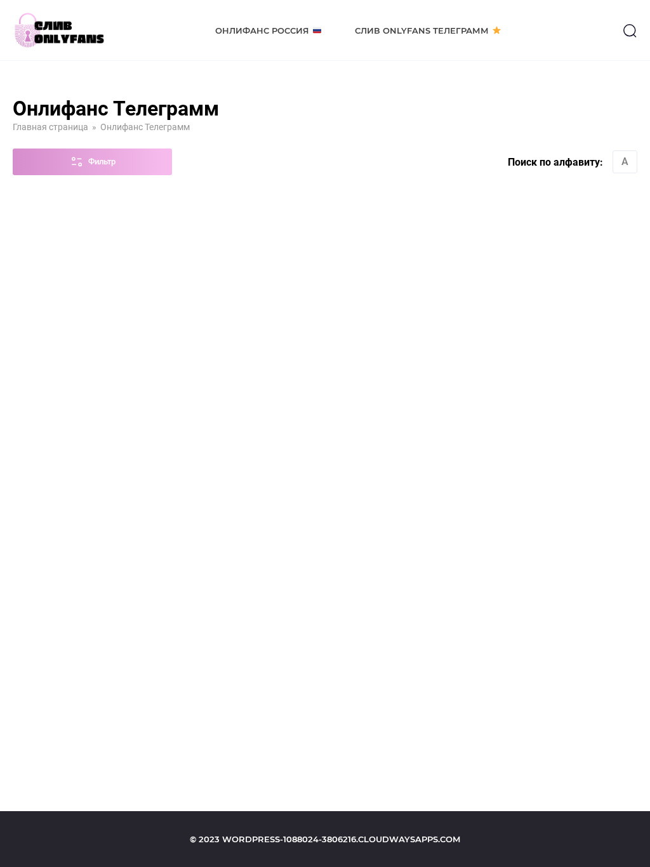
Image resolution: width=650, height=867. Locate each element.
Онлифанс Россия (262, 30)
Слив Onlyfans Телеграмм (422, 30)
